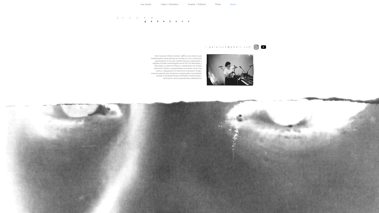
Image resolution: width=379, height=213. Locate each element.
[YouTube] (263, 47)
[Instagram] (256, 47)
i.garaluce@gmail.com (229, 47)
